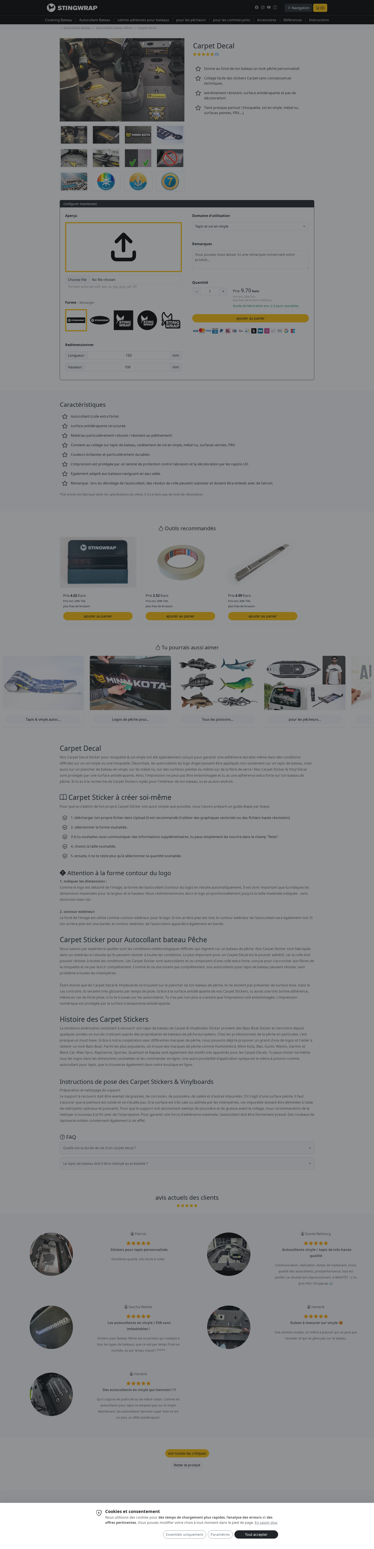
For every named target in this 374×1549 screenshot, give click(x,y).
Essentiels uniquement (184, 1534)
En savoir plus (266, 1522)
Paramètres (220, 1534)
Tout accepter (256, 1534)
